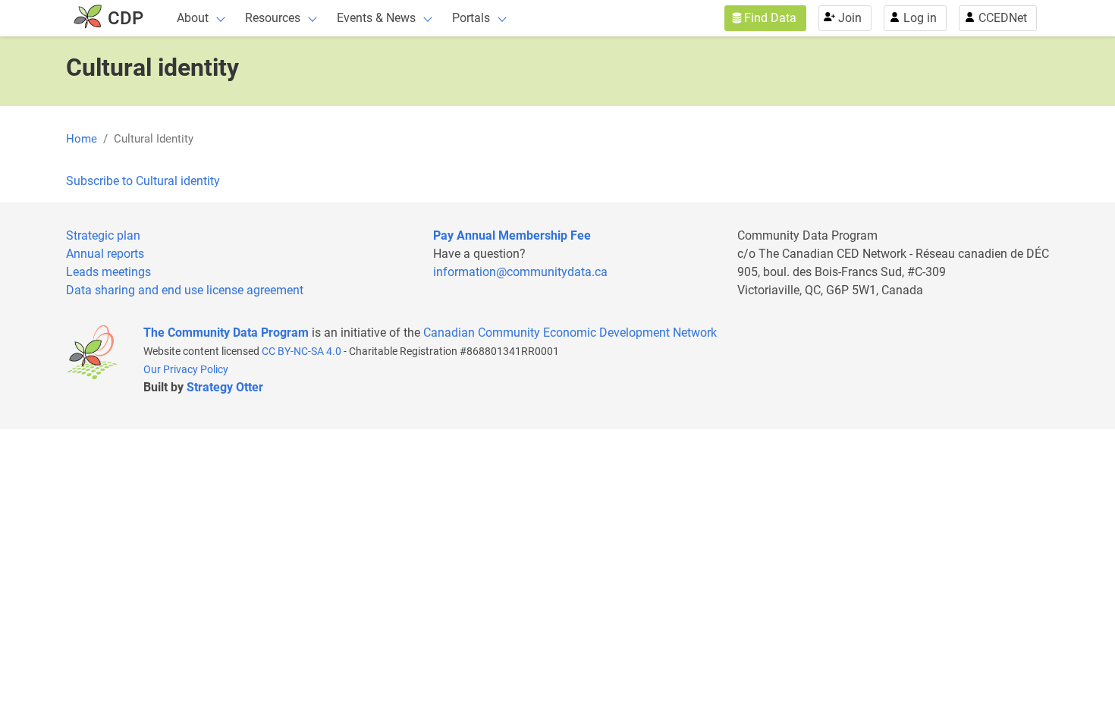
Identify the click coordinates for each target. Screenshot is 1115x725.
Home (81, 139)
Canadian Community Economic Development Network (570, 332)
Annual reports (105, 253)
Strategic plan (103, 235)
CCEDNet (1002, 18)
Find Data (770, 18)
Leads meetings (108, 272)
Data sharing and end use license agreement (184, 290)
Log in (920, 18)
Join (850, 18)
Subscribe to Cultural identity (143, 181)
